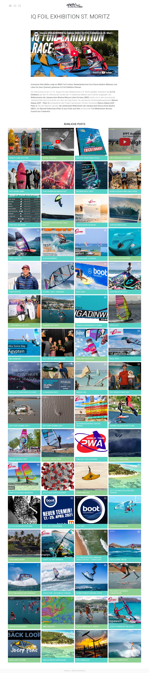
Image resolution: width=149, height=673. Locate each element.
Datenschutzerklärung (78, 670)
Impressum (67, 670)
